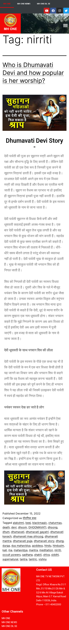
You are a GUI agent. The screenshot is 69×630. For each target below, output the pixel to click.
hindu (47, 545)
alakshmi (18, 522)
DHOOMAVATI (37, 527)
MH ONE (7, 4)
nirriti (57, 550)
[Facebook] (53, 10)
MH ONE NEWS (23, 4)
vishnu (43, 559)
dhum (6, 531)
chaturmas (55, 522)
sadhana (27, 554)
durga (6, 545)
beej (28, 522)
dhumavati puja (22, 541)
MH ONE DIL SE (43, 4)
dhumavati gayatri (37, 531)
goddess (37, 545)
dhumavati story (44, 541)
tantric (33, 559)
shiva (46, 554)
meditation (46, 550)
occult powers (12, 554)
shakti (38, 554)
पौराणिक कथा (29, 518)
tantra (23, 559)
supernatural (10, 559)
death (6, 527)
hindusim (58, 545)
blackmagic (39, 522)
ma (10, 550)
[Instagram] (59, 10)
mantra (33, 550)
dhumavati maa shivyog (28, 536)
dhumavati (17, 531)
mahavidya (20, 550)
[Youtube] (46, 10)
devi (14, 527)
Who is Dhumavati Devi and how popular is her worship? (33, 72)
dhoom (22, 527)
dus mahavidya (20, 545)
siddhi (55, 554)
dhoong (52, 527)
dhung (60, 541)
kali (5, 550)
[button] (65, 25)
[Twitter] (66, 10)
